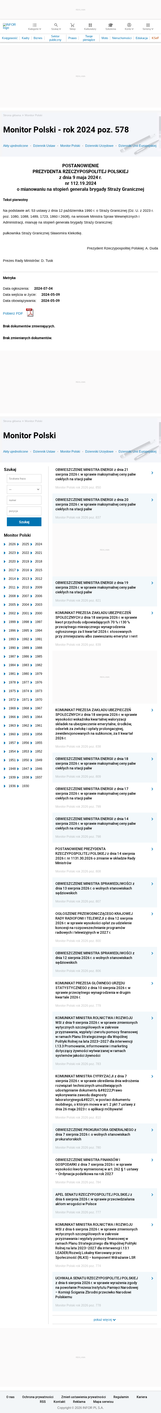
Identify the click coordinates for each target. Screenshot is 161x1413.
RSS (43, 1402)
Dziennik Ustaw (44, 145)
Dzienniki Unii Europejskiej (137, 145)
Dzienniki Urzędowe (99, 145)
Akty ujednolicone (15, 145)
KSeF (155, 38)
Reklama (79, 1402)
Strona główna (12, 115)
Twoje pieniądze (89, 38)
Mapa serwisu (103, 1402)
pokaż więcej (103, 1319)
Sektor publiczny (55, 38)
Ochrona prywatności (37, 1397)
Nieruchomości (122, 38)
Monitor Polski (33, 115)
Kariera (142, 1397)
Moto (105, 38)
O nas (10, 1397)
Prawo (72, 38)
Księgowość (10, 38)
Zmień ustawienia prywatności (83, 1397)
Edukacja (142, 38)
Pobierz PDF (13, 313)
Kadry (25, 38)
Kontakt (59, 1402)
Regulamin (121, 1397)
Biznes (38, 38)
